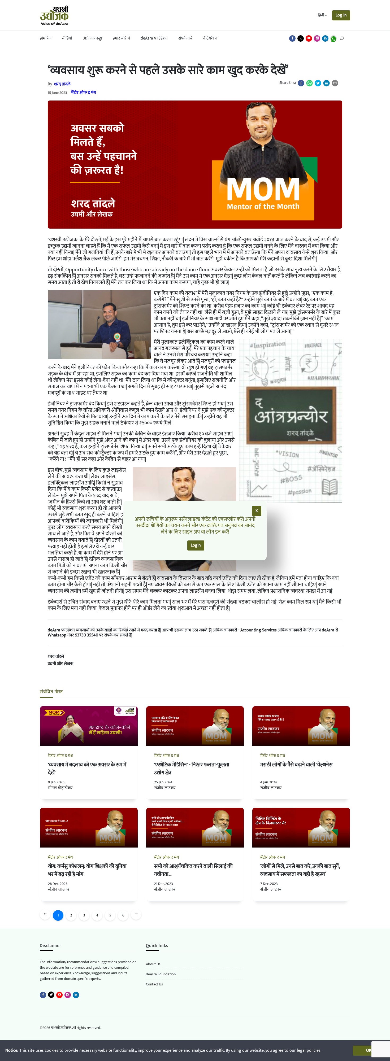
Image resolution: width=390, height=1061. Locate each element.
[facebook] (301, 83)
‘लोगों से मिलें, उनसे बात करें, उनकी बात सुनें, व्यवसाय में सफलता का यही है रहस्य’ (300, 870)
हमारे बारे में (121, 38)
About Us (153, 964)
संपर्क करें (185, 38)
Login (196, 545)
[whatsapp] (309, 83)
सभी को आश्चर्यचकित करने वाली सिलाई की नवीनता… (193, 870)
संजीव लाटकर (165, 788)
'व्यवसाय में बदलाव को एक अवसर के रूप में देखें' (87, 768)
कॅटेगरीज (210, 38)
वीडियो (67, 38)
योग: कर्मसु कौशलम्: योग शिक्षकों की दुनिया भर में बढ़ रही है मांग (87, 870)
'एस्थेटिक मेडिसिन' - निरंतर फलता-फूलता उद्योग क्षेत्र (191, 768)
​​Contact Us (154, 984)
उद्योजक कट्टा (92, 38)
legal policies (308, 1050)
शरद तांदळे (62, 84)
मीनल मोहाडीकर (60, 788)
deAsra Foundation (161, 974)
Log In (341, 15)
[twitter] (318, 83)
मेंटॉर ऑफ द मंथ (83, 92)
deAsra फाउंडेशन (154, 38)
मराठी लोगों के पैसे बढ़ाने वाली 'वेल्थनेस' (296, 764)
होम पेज (45, 38)
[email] (335, 83)
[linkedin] (326, 83)
